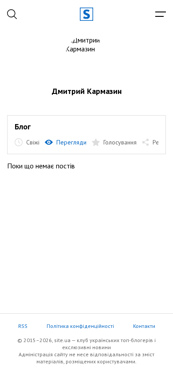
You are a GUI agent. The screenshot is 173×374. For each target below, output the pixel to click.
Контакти (144, 326)
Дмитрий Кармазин (87, 91)
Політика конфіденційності (80, 326)
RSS (23, 326)
